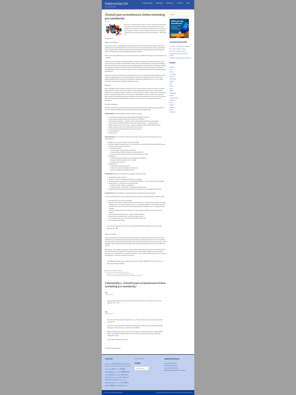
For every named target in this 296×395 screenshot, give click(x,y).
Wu (170, 49)
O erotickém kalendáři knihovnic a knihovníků (122, 226)
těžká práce (113, 382)
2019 (189, 392)
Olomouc (107, 375)
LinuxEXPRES (109, 372)
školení (125, 385)
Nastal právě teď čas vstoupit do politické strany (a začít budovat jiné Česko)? (124, 275)
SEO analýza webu (173, 368)
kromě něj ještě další (154, 96)
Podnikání (172, 100)
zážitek (112, 385)
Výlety (120, 270)
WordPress (173, 112)
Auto (171, 69)
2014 (174, 392)
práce (118, 380)
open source (109, 377)
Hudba (171, 81)
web (128, 272)
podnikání (121, 377)
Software (172, 107)
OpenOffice (124, 375)
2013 (171, 392)
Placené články (174, 98)
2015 (177, 392)
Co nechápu (173, 74)
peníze (116, 377)
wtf (128, 382)
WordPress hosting (180, 370)
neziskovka (120, 272)
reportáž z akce (157, 261)
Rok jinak (151, 90)
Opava (111, 374)
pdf (114, 377)
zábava (107, 385)
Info (111, 270)
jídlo (109, 366)
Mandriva (115, 372)
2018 (186, 392)
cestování (109, 272)
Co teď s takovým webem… (183, 46)
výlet (122, 382)
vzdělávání (118, 382)
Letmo (171, 86)
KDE (122, 366)
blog (109, 364)
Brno (111, 364)
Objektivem (115, 270)
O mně (188, 3)
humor (128, 364)
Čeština (172, 72)
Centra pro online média (156, 79)
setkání (124, 379)
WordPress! (159, 3)
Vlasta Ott (172, 46)
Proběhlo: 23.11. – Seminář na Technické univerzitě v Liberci (120, 274)
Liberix (113, 369)
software (107, 382)
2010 (161, 392)
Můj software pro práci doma (183, 58)
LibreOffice (118, 369)
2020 (192, 392)
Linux (171, 88)
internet (106, 366)
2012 (167, 392)
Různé (171, 102)
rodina (121, 379)
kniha (124, 366)
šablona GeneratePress (170, 365)
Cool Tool (172, 76)
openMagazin (117, 375)
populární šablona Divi (170, 363)
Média (171, 91)
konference (114, 272)
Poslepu (140, 261)
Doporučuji (170, 3)
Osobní (172, 95)
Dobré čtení (173, 79)
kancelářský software (115, 366)
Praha (124, 272)
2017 (183, 392)
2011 (164, 392)
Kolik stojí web (139, 358)
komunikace (128, 366)
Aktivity (108, 270)
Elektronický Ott (116, 3)
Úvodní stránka (147, 3)
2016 (180, 392)
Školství (172, 105)
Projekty (180, 3)
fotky (120, 364)
